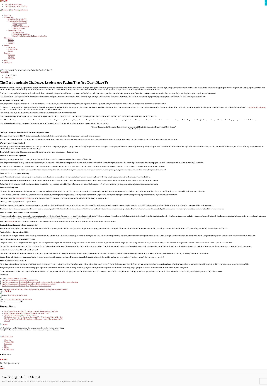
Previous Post (4, 295)
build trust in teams (10, 289)
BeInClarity (24, 363)
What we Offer (9, 342)
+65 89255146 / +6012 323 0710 (16, 6)
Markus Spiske (13, 278)
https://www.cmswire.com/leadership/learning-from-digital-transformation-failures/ (29, 284)
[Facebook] (5, 291)
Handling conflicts (22, 289)
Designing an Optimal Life (18, 295)
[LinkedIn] (10, 291)
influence (64, 289)
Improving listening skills (52, 289)
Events (6, 347)
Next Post (3, 299)
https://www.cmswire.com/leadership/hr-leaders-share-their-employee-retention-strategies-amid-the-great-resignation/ (40, 282)
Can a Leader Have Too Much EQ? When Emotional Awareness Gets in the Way (31, 311)
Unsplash (23, 278)
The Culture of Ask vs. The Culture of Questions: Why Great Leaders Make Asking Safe (33, 317)
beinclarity (8, 77)
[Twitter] (7, 291)
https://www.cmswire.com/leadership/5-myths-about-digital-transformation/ (26, 286)
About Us (7, 340)
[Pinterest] (8, 291)
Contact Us (8, 344)
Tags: (2, 289)
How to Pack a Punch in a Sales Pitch (19, 299)
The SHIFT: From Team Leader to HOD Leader (20, 315)
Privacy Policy (9, 349)
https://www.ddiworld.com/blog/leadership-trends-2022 (20, 280)
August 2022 (4, 72)
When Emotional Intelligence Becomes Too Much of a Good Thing (26, 313)
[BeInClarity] (4, 10)
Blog (5, 346)
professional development (257, 107)
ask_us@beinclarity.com (13, 4)
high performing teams (36, 289)
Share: (2, 291)
